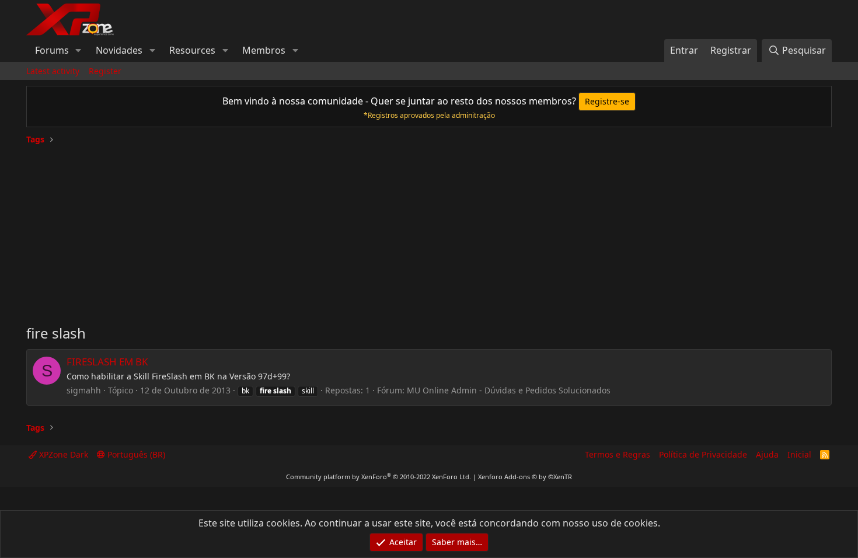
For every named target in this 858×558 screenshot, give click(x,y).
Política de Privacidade (703, 454)
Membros (263, 50)
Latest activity (52, 70)
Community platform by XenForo (378, 476)
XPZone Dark (62, 454)
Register (105, 70)
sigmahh (84, 390)
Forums (52, 50)
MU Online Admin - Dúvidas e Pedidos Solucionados (509, 390)
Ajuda (767, 454)
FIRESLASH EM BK (107, 361)
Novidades (119, 50)
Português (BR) (135, 454)
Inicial (799, 454)
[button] (78, 50)
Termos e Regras (617, 454)
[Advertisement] (429, 230)
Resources (192, 50)
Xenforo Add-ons (525, 476)
